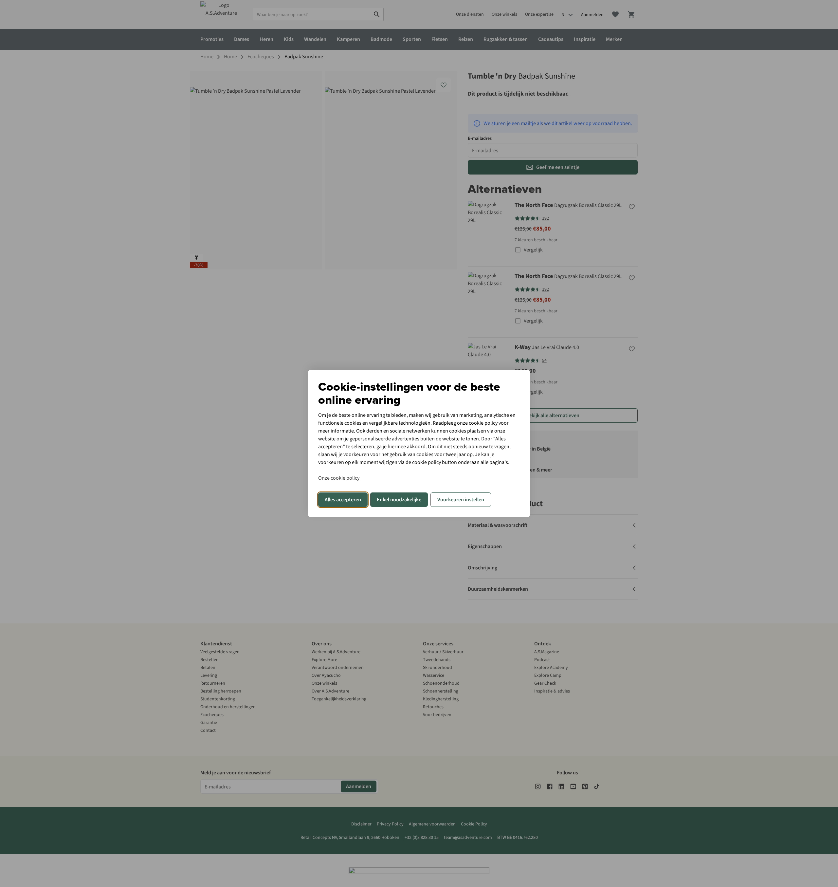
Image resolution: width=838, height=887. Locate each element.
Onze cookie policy (338, 478)
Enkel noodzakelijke (399, 499)
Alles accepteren (343, 499)
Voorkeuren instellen (460, 499)
